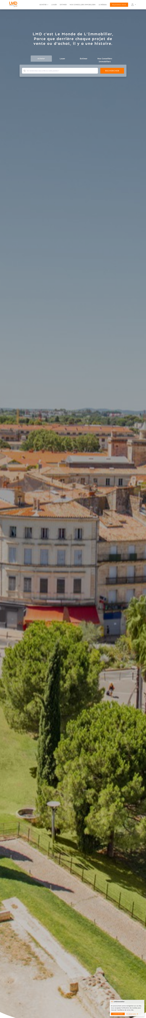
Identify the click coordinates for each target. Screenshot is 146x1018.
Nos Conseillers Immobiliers (82, 5)
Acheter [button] (43, 5)
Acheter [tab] (41, 58)
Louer (54, 5)
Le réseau (103, 5)
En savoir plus (131, 1014)
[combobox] (60, 71)
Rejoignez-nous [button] (119, 5)
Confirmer (118, 1014)
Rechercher (112, 71)
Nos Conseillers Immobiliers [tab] (104, 60)
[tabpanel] (73, 70)
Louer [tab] (62, 58)
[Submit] (24, 70)
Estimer (63, 5)
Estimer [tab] (83, 58)
